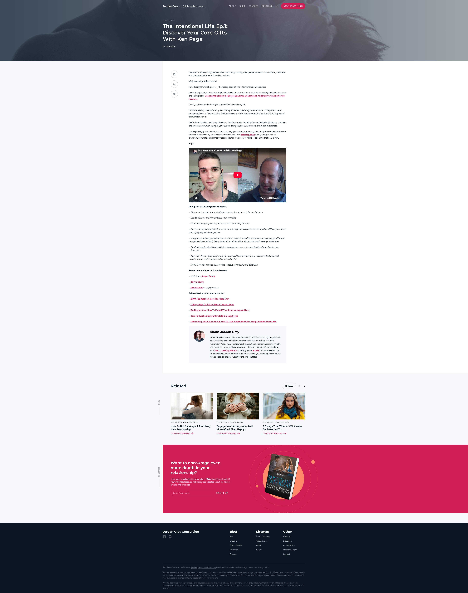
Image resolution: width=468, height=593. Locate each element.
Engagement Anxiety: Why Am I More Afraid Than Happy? (235, 428)
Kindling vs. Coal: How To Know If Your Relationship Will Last (219, 310)
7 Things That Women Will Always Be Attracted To (282, 428)
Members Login (290, 550)
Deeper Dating (208, 276)
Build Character (236, 545)
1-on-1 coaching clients (225, 350)
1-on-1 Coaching (263, 536)
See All (289, 386)
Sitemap (286, 536)
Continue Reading (180, 433)
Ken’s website (197, 282)
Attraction (234, 550)
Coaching (267, 6)
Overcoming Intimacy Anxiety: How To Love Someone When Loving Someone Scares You (233, 321)
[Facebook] (164, 536)
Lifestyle (233, 541)
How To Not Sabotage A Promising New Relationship (190, 428)
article (256, 350)
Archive (233, 554)
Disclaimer (287, 541)
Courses (253, 6)
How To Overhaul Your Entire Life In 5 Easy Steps (214, 316)
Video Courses (262, 541)
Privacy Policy (289, 545)
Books (259, 550)
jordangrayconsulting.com (203, 568)
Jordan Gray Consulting (181, 531)
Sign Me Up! (222, 493)
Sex (231, 536)
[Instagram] (170, 536)
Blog (242, 6)
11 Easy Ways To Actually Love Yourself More (212, 304)
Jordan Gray (171, 46)
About (232, 6)
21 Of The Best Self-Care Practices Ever (209, 298)
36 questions (196, 287)
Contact (286, 554)
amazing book (248, 134)
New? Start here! (293, 6)
